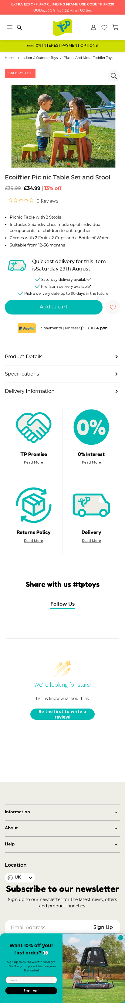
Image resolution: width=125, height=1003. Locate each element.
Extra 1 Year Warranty (67, 46)
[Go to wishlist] (104, 27)
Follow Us (62, 604)
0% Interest (91, 454)
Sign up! (31, 990)
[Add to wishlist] (113, 307)
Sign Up (103, 927)
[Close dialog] (120, 937)
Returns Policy (34, 532)
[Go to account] (93, 27)
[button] (56, 164)
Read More (33, 463)
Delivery (91, 532)
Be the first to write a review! (62, 714)
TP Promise (33, 454)
